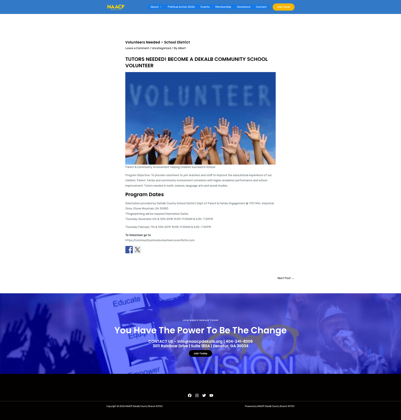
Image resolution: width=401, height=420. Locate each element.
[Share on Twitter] (137, 249)
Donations (243, 7)
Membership (223, 7)
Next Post (285, 278)
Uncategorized (161, 48)
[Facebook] (190, 395)
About (155, 7)
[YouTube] (211, 395)
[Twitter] (204, 395)
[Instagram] (197, 395)
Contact (261, 7)
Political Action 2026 (181, 7)
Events (205, 7)
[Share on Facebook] (129, 249)
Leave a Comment (137, 48)
